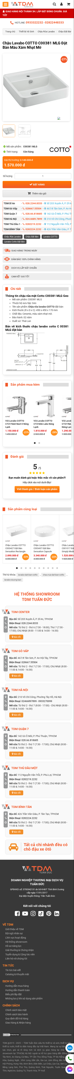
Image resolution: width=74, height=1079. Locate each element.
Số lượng (7, 176)
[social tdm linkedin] (57, 914)
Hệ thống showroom (16, 941)
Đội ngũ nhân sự (14, 933)
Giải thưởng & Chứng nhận (19, 950)
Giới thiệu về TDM (14, 929)
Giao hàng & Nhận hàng (18, 1022)
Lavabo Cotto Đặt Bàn (14, 242)
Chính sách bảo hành (16, 1014)
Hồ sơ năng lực (13, 946)
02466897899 (29, 701)
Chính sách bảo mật (16, 1010)
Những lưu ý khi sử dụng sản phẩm (24, 998)
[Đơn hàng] (68, 4)
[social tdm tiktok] (41, 914)
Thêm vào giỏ (38, 193)
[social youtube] (25, 914)
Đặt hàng (39, 184)
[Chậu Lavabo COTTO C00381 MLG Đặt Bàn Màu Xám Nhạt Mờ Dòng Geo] (36, 87)
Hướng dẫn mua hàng (17, 985)
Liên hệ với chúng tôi (16, 958)
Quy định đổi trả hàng (16, 1018)
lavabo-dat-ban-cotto (28, 575)
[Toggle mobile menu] (5, 4)
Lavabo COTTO (50, 236)
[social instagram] (33, 914)
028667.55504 (33, 208)
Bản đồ (17, 637)
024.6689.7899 (33, 219)
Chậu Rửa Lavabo (46, 31)
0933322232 (34, 22)
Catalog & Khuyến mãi (17, 974)
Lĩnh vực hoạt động (15, 937)
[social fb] (17, 914)
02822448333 (54, 22)
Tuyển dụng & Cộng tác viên (20, 954)
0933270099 (45, 701)
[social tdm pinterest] (49, 914)
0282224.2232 (33, 229)
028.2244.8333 (33, 203)
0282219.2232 (33, 224)
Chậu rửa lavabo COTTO (41, 306)
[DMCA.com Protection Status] (11, 1034)
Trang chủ (10, 31)
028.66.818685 (33, 213)
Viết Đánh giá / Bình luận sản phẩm (37, 489)
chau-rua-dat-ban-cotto (53, 575)
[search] (54, 4)
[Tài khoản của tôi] (61, 4)
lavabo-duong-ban (12, 580)
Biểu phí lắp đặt (13, 994)
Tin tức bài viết (13, 970)
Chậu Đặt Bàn (65, 31)
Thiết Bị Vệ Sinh (26, 31)
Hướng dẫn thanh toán (17, 990)
